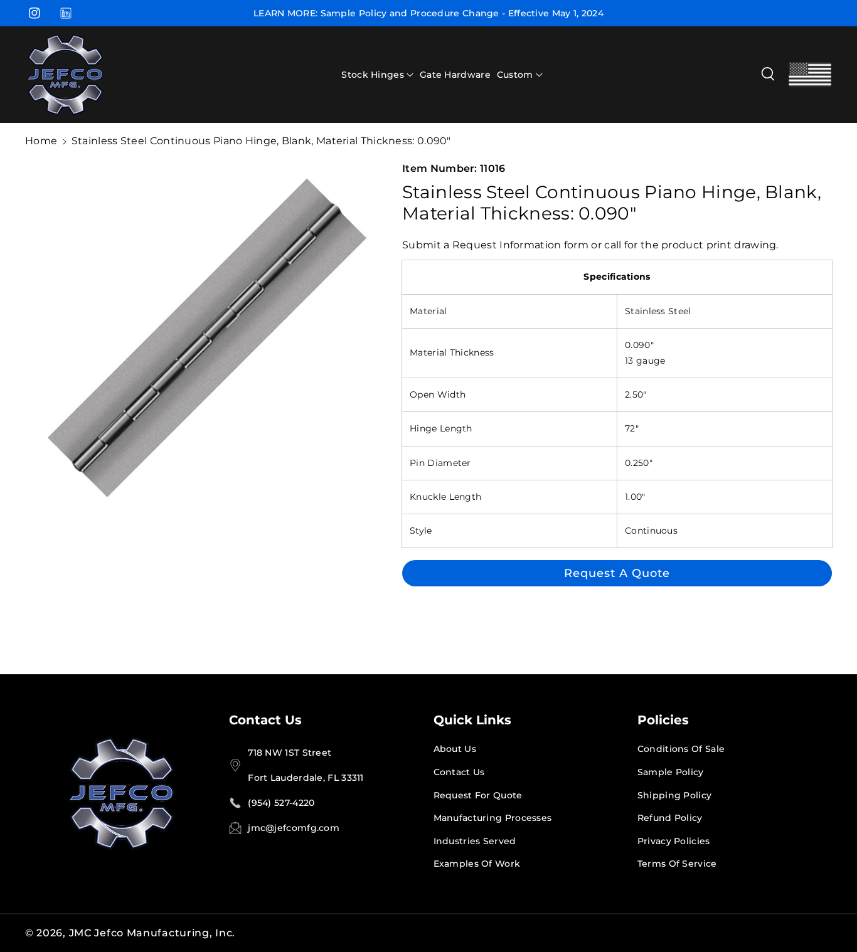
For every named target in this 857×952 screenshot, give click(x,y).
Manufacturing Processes (493, 817)
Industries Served (475, 841)
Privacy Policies (673, 841)
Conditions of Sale (681, 748)
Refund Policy (670, 817)
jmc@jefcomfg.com (293, 827)
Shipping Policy (674, 795)
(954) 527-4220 (281, 802)
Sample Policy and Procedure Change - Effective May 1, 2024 (462, 13)
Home (41, 141)
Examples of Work (477, 863)
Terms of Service (677, 863)
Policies (663, 719)
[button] (377, 74)
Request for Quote (478, 795)
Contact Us (265, 719)
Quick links (472, 719)
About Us (455, 748)
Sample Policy (670, 772)
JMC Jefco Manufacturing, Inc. (152, 933)
